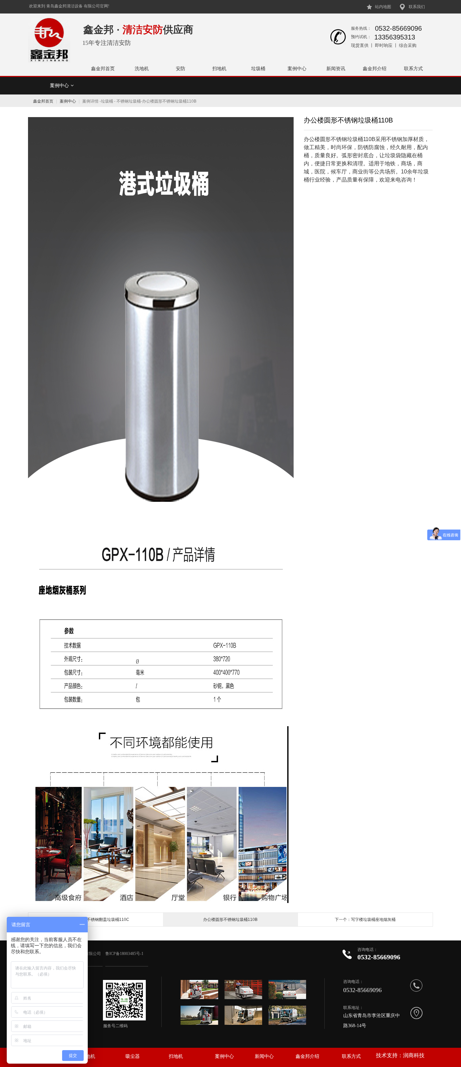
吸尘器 (133, 1056)
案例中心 (297, 68)
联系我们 (417, 6)
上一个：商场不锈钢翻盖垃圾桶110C (95, 919)
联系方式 (413, 68)
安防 (180, 68)
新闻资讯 (335, 68)
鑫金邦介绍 (374, 68)
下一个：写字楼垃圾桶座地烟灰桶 (365, 919)
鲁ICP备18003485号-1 (124, 953)
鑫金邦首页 (103, 68)
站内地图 (383, 6)
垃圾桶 (258, 68)
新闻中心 (264, 1056)
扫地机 (219, 68)
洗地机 (142, 68)
